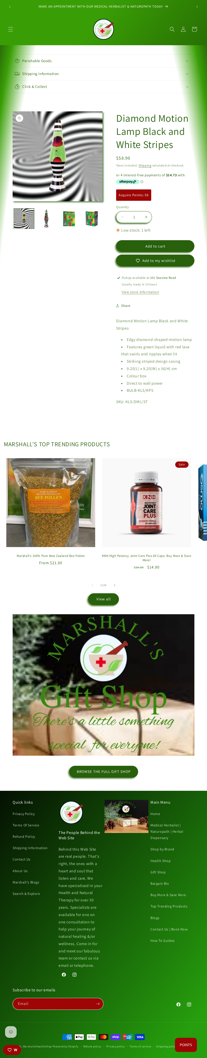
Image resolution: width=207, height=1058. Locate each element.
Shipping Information (30, 848)
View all (103, 599)
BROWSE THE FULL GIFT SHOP (104, 771)
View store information (140, 292)
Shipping (145, 165)
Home (155, 813)
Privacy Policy (24, 813)
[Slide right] (114, 585)
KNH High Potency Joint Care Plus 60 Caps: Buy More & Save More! (146, 558)
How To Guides (162, 940)
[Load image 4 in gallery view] (92, 219)
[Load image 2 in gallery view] (47, 219)
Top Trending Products (169, 906)
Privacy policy (115, 1046)
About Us (20, 871)
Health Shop (160, 860)
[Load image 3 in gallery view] (69, 219)
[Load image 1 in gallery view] (24, 219)
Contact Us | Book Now (169, 929)
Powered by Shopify (66, 1046)
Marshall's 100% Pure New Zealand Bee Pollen (51, 556)
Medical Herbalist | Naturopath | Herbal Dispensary (166, 831)
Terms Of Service (26, 825)
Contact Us (22, 859)
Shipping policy (166, 1046)
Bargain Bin (159, 883)
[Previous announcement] (9, 6)
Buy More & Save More (168, 895)
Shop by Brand (162, 849)
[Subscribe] (97, 1004)
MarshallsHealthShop (37, 1046)
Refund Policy (24, 836)
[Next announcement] (197, 6)
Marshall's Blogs (26, 882)
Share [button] (126, 305)
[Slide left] (92, 585)
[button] (10, 29)
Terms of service (140, 1046)
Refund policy (92, 1046)
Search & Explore (26, 893)
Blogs (155, 918)
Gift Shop (158, 872)
